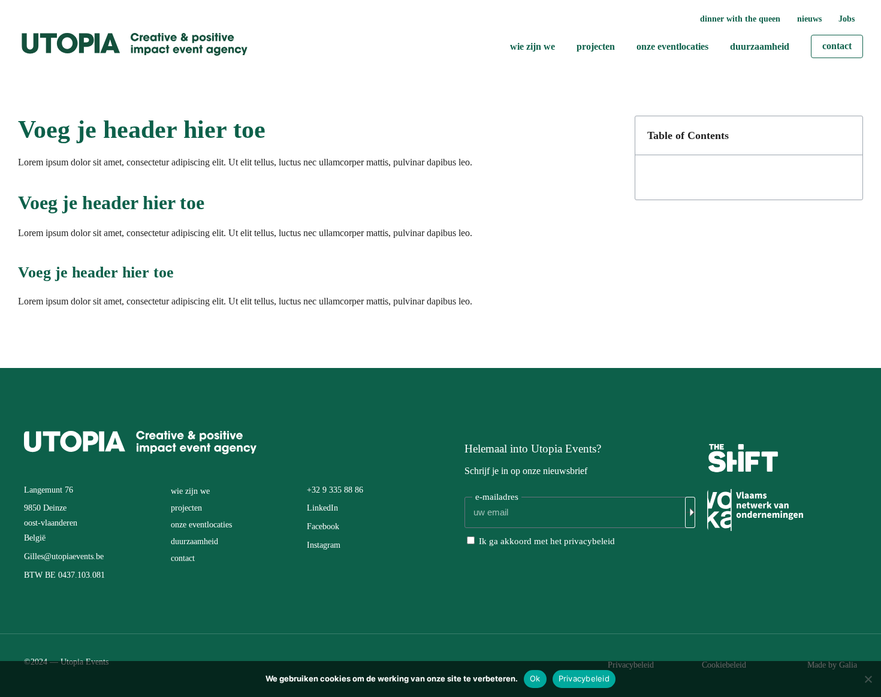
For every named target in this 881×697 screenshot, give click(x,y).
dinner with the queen (740, 18)
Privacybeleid (584, 678)
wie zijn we (190, 491)
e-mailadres (496, 497)
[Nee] (867, 677)
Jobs (846, 18)
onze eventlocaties (201, 524)
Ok (535, 678)
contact (183, 558)
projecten (186, 507)
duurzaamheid (194, 541)
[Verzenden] (690, 512)
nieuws (809, 18)
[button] (846, 135)
